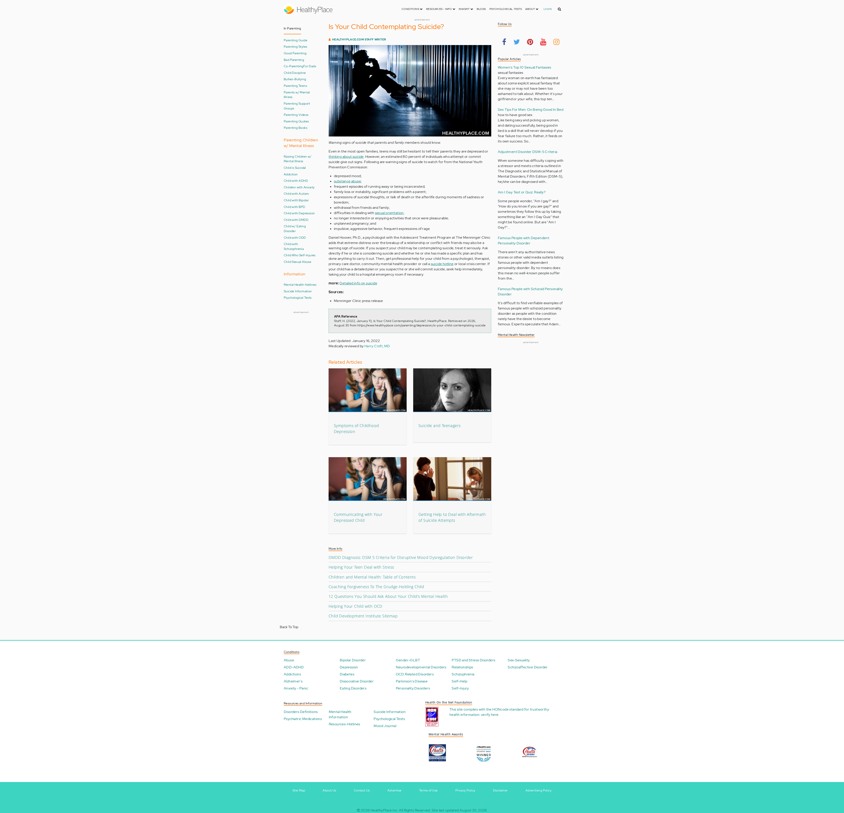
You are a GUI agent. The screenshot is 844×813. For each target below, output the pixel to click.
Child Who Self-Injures (300, 255)
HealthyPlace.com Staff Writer (359, 39)
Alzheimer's (293, 681)
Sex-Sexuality (519, 660)
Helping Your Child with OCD (355, 606)
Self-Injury (460, 688)
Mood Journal (385, 726)
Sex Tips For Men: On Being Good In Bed (530, 109)
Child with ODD (295, 237)
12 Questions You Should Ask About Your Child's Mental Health (388, 596)
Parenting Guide (295, 40)
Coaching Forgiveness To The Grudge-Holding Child (376, 586)
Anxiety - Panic (296, 688)
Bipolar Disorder (353, 660)
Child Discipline (295, 73)
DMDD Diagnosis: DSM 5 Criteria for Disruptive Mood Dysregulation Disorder (401, 557)
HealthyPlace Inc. (384, 810)
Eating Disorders (353, 688)
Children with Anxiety (299, 187)
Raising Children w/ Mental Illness (297, 158)
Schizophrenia (463, 674)
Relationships (462, 667)
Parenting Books (295, 127)
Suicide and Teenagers (439, 425)
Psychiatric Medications (303, 719)
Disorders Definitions (301, 711)
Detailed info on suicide (358, 283)
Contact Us (362, 790)
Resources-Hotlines (344, 724)
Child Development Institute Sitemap (363, 615)
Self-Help (459, 681)
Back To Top (289, 627)
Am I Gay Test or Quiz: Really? (522, 192)
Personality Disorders (413, 688)
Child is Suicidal (295, 168)
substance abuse (347, 181)
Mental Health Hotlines (300, 284)
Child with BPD (294, 207)
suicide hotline (442, 264)
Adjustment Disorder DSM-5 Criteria (527, 151)
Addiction (291, 174)
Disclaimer (500, 790)
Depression (349, 667)
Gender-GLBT (408, 660)
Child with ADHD (296, 180)
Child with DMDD (296, 220)
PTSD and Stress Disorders (473, 660)
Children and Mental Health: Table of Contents (372, 577)
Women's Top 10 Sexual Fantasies (524, 67)
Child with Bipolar (296, 200)
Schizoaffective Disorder (528, 667)
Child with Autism (296, 193)
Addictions (292, 674)
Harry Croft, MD (377, 346)
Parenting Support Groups (297, 105)
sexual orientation (389, 213)
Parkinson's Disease (412, 681)
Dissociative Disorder (357, 681)
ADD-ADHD (294, 667)
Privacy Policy (465, 790)
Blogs (481, 9)
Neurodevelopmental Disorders (421, 667)
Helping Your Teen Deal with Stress (361, 567)
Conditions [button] (411, 9)
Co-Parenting (293, 66)
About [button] (530, 9)
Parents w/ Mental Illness (297, 94)
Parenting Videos (296, 115)
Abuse (289, 660)
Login (548, 9)
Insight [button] (464, 9)
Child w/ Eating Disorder (295, 228)
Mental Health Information (340, 714)
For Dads (309, 66)
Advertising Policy (538, 790)
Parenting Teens (295, 86)
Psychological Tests (505, 9)
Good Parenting (295, 53)
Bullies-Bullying (295, 79)
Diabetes (347, 674)
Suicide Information (298, 291)
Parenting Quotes (296, 121)
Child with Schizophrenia (294, 246)
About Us (329, 790)
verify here (489, 714)
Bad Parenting (294, 60)
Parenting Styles (295, 46)
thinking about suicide (346, 156)
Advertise (394, 790)
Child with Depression (299, 213)
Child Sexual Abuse (297, 262)
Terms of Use (428, 790)
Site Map (299, 790)
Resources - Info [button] (439, 9)
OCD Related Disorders (415, 674)
